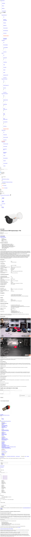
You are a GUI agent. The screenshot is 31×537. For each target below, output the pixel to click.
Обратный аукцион (4, 427)
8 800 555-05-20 (13, 456)
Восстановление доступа (5, 439)
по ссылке (19, 527)
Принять (1, 509)
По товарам (2, 172)
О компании (3, 442)
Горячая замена (4, 432)
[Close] (0, 468)
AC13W (3, 207)
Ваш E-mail (7, 390)
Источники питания (4, 425)
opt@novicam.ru (18, 456)
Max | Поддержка (2, 236)
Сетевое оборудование (5, 93)
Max (25, 456)
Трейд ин (3, 433)
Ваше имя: (1, 389)
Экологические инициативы (5, 445)
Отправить (2, 397)
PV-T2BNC (5, 414)
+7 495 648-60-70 (8, 456)
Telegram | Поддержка (3, 237)
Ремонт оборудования (4, 438)
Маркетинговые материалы (5, 430)
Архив (3, 418)
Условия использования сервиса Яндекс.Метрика (6, 528)
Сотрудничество (4, 444)
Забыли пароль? (2, 465)
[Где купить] (0, 189)
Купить (1, 415)
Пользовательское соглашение (6, 447)
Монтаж (3, 435)
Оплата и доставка (4, 434)
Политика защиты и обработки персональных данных (9, 446)
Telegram (28, 456)
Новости (3, 443)
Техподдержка (4, 437)
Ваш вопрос (1, 393)
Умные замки (3, 426)
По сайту (2, 173)
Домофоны (3, 40)
